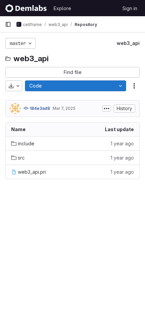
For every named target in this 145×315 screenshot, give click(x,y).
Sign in (129, 8)
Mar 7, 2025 (64, 108)
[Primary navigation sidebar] (8, 24)
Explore (62, 8)
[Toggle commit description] (106, 108)
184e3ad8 (39, 108)
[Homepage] (26, 8)
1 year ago (122, 143)
